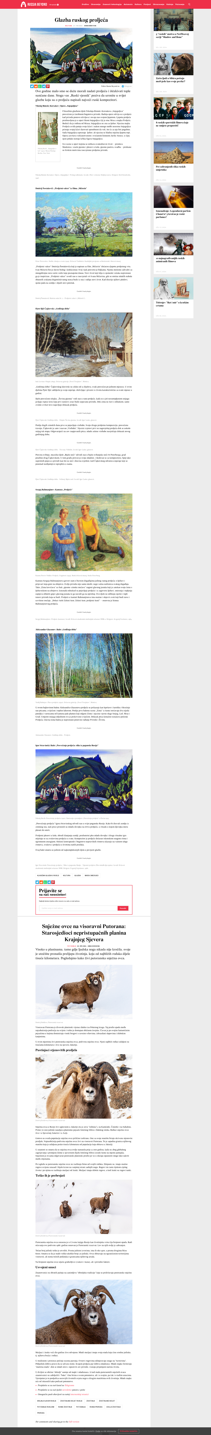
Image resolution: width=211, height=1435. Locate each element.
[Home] (23, 4)
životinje (90, 1401)
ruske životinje (65, 1407)
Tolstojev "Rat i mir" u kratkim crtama (172, 304)
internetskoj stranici (79, 1394)
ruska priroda (96, 1407)
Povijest (147, 4)
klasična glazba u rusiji (48, 876)
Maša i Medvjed (91, 876)
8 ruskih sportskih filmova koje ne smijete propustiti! (172, 124)
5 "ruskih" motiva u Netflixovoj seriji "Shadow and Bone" (172, 36)
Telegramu (69, 1385)
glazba (77, 876)
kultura (66, 876)
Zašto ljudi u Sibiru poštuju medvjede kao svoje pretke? (170, 80)
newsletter (67, 1390)
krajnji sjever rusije (46, 1401)
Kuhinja (169, 4)
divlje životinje (113, 1407)
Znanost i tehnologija (112, 4)
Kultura (138, 4)
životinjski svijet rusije (71, 1401)
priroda (40, 1413)
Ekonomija (95, 4)
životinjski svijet (107, 1401)
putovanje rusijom (45, 1407)
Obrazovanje (158, 4)
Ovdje (97, 1431)
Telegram (128, 86)
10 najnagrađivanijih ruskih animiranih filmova (170, 260)
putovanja (81, 1407)
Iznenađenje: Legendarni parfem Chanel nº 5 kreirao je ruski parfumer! (173, 214)
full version (74, 1422)
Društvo (85, 4)
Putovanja (179, 4)
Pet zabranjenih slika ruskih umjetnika (171, 168)
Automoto (128, 4)
